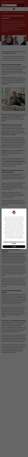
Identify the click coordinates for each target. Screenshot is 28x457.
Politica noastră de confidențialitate (16, 237)
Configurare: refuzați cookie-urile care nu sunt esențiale (14, 242)
